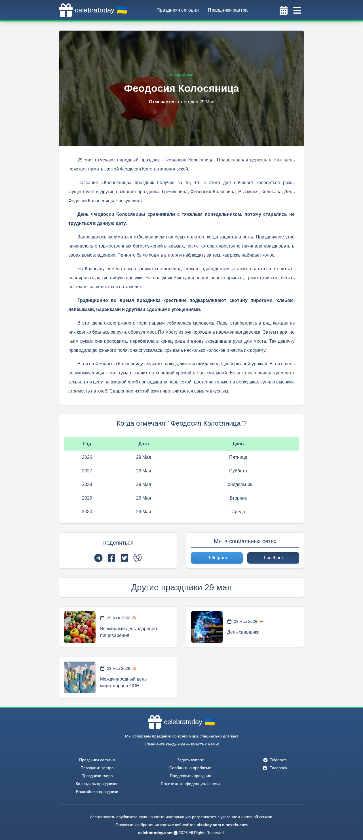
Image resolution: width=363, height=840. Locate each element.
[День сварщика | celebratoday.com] (207, 627)
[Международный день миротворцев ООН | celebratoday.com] (80, 677)
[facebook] (111, 558)
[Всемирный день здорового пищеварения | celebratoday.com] (80, 627)
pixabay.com (209, 824)
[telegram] (98, 558)
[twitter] (124, 558)
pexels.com (236, 824)
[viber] (137, 558)
